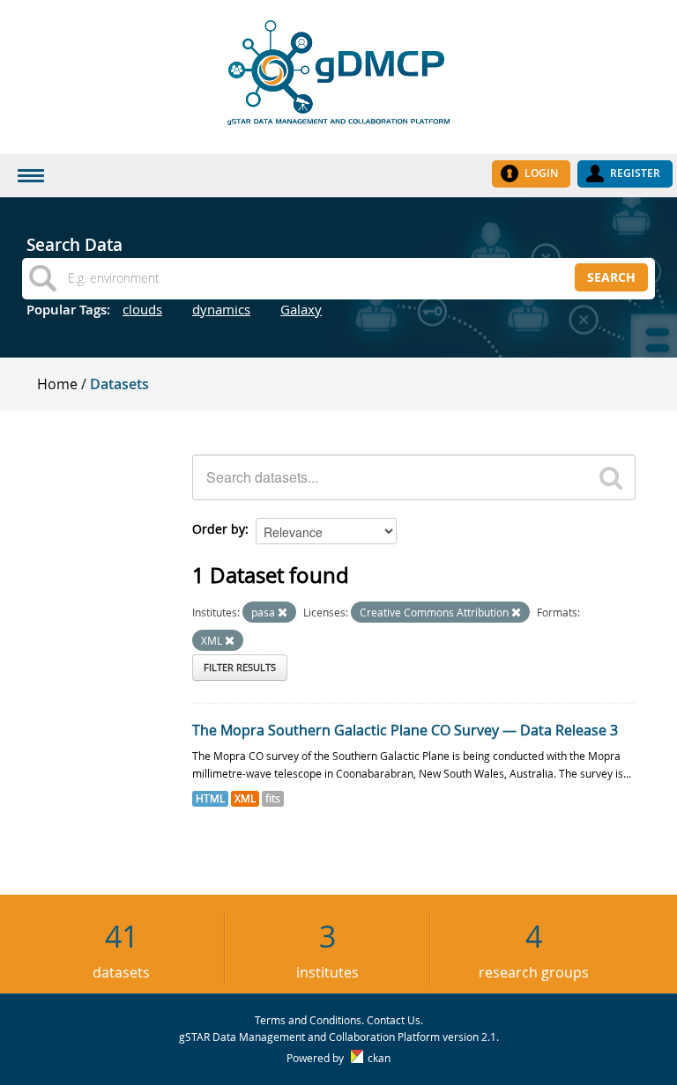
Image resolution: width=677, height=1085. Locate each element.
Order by (218, 528)
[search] (610, 477)
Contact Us (393, 1020)
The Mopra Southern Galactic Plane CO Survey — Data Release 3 (405, 730)
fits (272, 798)
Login (541, 173)
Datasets (119, 384)
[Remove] (282, 612)
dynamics (221, 309)
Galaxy (301, 309)
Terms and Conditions (308, 1020)
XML (245, 798)
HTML (210, 798)
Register (635, 173)
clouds (142, 309)
